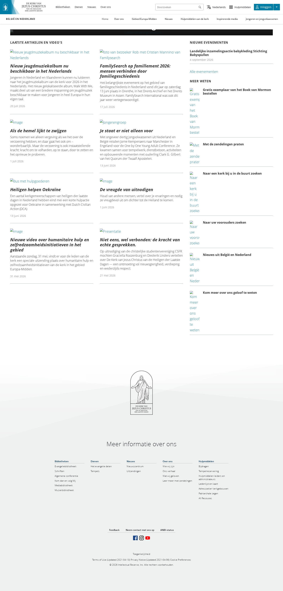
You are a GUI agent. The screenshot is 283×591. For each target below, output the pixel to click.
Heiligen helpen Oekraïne (35, 189)
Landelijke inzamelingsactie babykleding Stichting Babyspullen (228, 53)
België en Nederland (20, 19)
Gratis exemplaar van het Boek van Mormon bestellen (237, 92)
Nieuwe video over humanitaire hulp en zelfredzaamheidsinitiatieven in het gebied (49, 245)
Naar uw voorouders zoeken (224, 222)
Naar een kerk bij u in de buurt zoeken (232, 173)
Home (105, 19)
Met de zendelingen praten (223, 144)
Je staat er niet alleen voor (126, 130)
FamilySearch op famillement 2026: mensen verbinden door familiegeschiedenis (135, 71)
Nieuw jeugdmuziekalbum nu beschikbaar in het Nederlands (40, 68)
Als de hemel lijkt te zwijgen (38, 130)
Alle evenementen (204, 71)
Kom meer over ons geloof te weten (230, 293)
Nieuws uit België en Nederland (227, 255)
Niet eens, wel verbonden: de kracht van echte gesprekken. (140, 242)
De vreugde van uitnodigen (126, 189)
